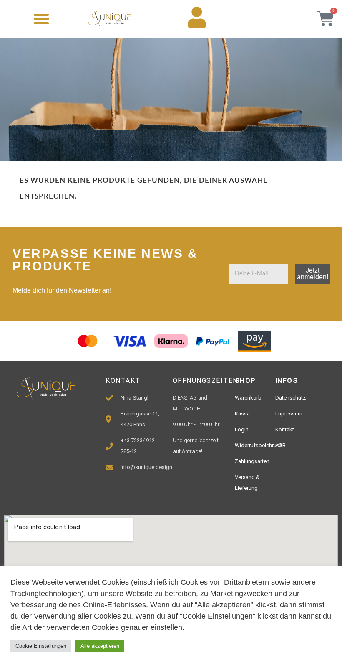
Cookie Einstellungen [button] (40, 646)
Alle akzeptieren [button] (99, 646)
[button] (41, 18)
